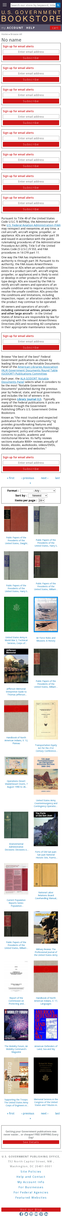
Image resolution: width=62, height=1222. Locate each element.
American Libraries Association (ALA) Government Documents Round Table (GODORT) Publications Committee (29, 370)
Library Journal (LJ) (29, 399)
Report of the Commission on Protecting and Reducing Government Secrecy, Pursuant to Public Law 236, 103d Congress (16, 1000)
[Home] (31, 20)
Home (4, 34)
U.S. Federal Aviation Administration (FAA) (33, 225)
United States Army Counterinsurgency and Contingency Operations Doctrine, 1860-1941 (46, 803)
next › (44, 478)
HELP (30, 28)
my (12, 28)
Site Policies (31, 1171)
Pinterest (41, 1214)
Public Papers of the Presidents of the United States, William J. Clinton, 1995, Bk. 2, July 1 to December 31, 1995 (16, 945)
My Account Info (31, 1182)
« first (10, 478)
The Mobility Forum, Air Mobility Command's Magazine (16, 1049)
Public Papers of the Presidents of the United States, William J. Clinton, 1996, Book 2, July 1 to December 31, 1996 (46, 684)
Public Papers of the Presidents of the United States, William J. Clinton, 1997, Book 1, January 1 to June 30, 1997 (46, 586)
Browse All (16, 34)
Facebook (21, 1214)
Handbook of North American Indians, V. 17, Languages (46, 1000)
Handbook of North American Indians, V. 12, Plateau (16, 740)
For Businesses (31, 1187)
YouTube (36, 1214)
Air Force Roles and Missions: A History (45, 639)
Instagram (31, 1214)
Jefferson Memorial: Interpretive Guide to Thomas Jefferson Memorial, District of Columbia (16, 691)
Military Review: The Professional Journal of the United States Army (45, 952)
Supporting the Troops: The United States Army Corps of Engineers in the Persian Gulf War (16, 1102)
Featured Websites (31, 1197)
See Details (31, 1142)
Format (12, 490)
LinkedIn (46, 1214)
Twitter (26, 1214)
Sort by (20, 495)
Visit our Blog (31, 1209)
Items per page (25, 500)
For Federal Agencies (31, 1192)
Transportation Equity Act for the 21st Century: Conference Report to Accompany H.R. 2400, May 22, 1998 (46, 748)
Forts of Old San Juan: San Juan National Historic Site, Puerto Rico (46, 854)
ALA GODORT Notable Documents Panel (25, 380)
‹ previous (27, 478)
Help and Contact (30, 1176)
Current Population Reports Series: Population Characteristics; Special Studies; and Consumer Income (16, 903)
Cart (55, 28)
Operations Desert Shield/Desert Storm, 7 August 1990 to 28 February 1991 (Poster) (16, 784)
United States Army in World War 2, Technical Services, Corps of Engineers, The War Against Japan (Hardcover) (16, 640)
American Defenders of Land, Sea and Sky (45, 1047)
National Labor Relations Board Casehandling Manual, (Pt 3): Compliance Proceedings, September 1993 (46, 895)
